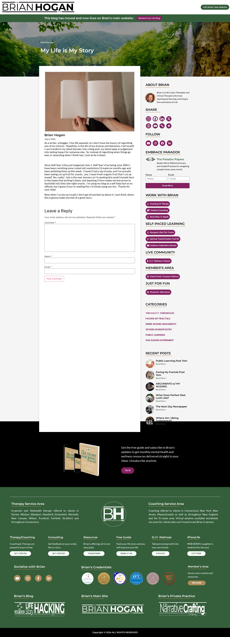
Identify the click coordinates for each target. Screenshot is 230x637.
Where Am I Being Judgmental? (167, 419)
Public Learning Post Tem (171, 360)
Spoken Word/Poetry (159, 329)
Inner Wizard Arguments (161, 324)
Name (48, 256)
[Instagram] (148, 118)
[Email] (155, 125)
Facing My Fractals (158, 318)
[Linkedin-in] (169, 143)
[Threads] (148, 125)
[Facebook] (155, 118)
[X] (168, 118)
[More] (168, 125)
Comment (50, 223)
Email (48, 267)
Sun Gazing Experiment (160, 340)
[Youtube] (148, 143)
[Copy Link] (162, 125)
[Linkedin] (162, 118)
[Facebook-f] (38, 578)
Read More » (161, 364)
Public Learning (155, 335)
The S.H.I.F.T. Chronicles (160, 313)
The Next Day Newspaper (171, 406)
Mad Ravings (47, 42)
